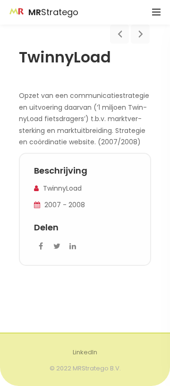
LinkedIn (85, 352)
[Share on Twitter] (56, 246)
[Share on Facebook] (40, 246)
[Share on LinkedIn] (72, 246)
